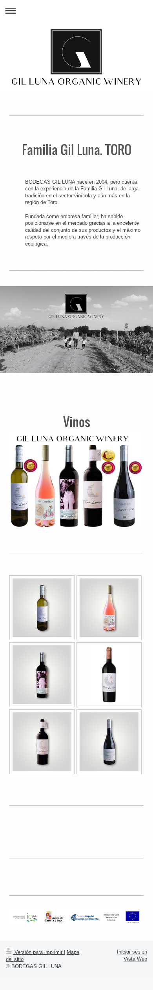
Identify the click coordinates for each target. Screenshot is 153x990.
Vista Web (135, 959)
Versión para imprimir (38, 952)
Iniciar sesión (132, 952)
